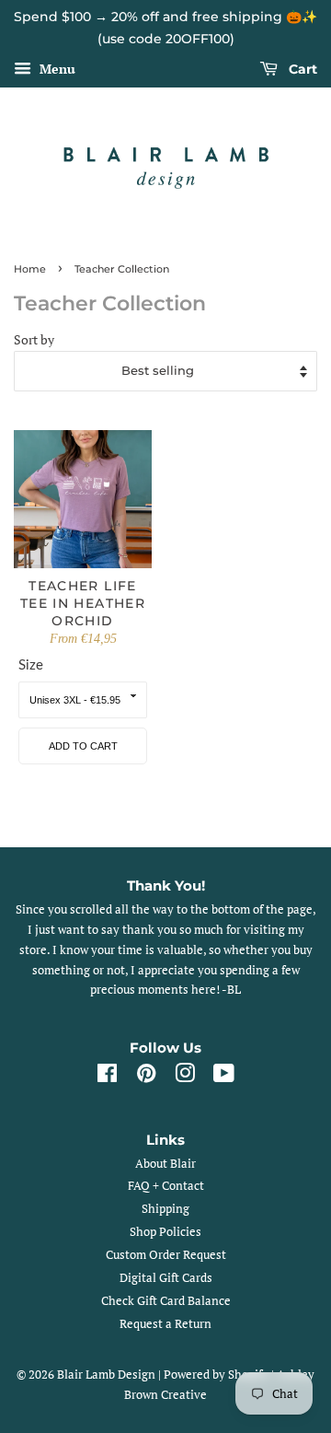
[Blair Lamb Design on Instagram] (185, 1077)
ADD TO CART (83, 745)
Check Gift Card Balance (166, 1301)
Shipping (165, 1209)
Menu (55, 68)
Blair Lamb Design (106, 1374)
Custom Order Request (166, 1255)
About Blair (165, 1163)
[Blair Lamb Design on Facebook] (107, 1077)
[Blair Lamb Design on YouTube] (223, 1077)
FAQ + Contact (166, 1186)
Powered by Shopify (216, 1374)
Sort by (34, 340)
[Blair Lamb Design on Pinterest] (146, 1077)
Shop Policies (165, 1232)
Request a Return (165, 1324)
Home (30, 268)
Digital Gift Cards (166, 1278)
